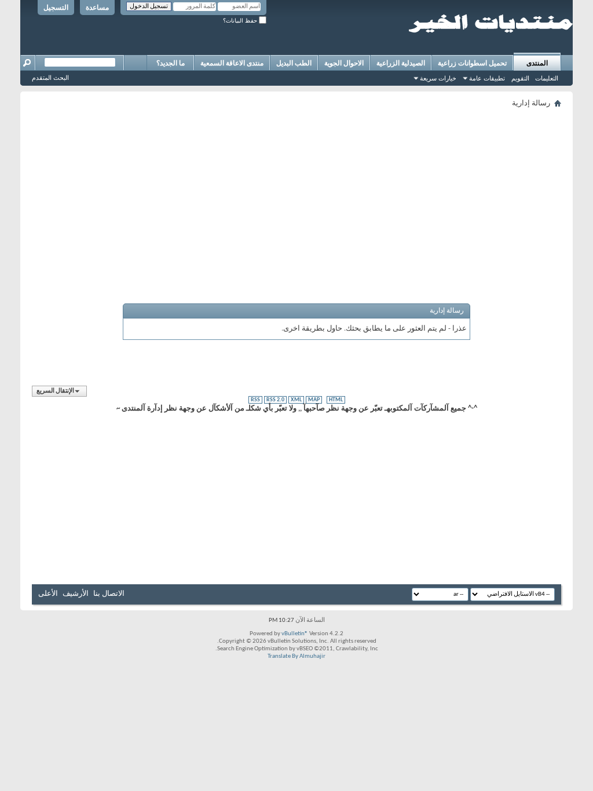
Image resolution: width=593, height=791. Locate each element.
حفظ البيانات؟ (241, 20)
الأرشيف (76, 594)
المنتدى (537, 63)
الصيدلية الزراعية (400, 63)
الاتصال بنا (109, 594)
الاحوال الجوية (344, 63)
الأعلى (48, 594)
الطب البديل (294, 63)
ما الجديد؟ (170, 63)
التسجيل (55, 7)
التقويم (520, 78)
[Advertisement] (296, 192)
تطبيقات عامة (487, 78)
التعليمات (546, 78)
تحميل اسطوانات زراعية (472, 63)
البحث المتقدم (50, 77)
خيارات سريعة (438, 78)
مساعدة (97, 7)
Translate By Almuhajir (296, 656)
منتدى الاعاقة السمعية (231, 63)
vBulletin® (294, 634)
